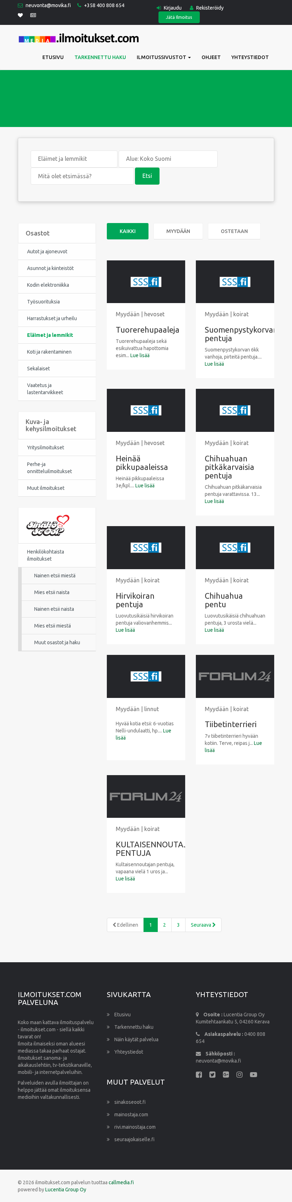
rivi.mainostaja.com (134, 1127)
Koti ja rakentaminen (49, 352)
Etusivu (53, 57)
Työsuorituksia (43, 302)
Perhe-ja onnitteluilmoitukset (49, 467)
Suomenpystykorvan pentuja (241, 334)
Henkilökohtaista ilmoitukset (45, 555)
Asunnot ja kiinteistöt (50, 268)
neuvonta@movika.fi (48, 5)
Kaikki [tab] (128, 231)
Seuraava (201, 925)
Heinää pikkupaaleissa (142, 462)
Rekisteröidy (209, 8)
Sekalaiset (38, 368)
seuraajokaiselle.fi (134, 1139)
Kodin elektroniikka (48, 285)
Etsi (147, 176)
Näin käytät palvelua (135, 1039)
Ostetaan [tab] (234, 231)
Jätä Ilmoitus (179, 17)
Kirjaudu (172, 8)
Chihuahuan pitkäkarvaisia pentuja (229, 467)
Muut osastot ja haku (57, 642)
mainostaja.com (130, 1114)
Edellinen (127, 925)
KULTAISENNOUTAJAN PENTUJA (157, 848)
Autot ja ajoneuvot (47, 251)
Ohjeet (211, 57)
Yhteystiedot (250, 57)
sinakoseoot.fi (129, 1102)
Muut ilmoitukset (45, 488)
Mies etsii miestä (52, 626)
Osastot (37, 233)
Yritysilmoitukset (45, 447)
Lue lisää (140, 355)
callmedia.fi (121, 1182)
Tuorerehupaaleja (147, 329)
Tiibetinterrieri (231, 724)
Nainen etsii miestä (54, 575)
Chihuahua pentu (224, 600)
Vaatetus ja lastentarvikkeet (45, 388)
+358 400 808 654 (104, 5)
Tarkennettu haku (100, 57)
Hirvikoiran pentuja (135, 600)
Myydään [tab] (178, 231)
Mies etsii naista (51, 592)
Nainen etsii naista (54, 609)
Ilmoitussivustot (162, 57)
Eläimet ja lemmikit (50, 335)
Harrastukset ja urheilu (52, 318)
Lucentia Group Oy (65, 1189)
